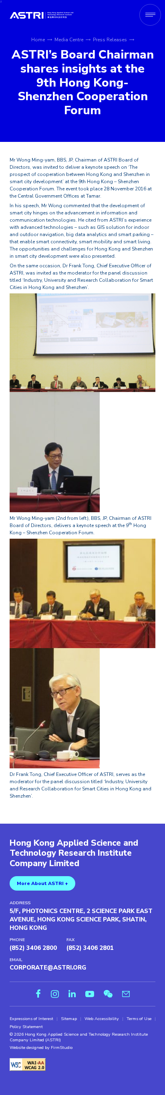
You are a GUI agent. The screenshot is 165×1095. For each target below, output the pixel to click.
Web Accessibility (102, 1019)
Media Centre (68, 39)
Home (38, 39)
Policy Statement (26, 1027)
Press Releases (110, 39)
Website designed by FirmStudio (41, 1048)
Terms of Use (139, 1019)
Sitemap (69, 1019)
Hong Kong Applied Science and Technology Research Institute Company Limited (74, 853)
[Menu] (150, 15)
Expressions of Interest (31, 1019)
